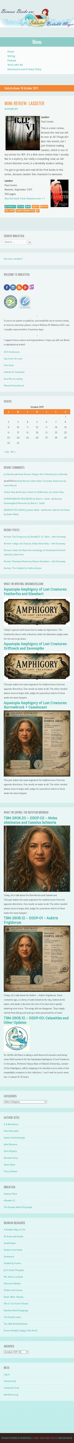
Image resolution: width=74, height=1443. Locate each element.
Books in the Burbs (13, 1250)
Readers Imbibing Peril (25, 210)
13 (46, 427)
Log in (7, 1374)
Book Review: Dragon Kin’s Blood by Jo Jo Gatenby (42, 474)
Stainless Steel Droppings (16, 1310)
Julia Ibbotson (10, 1144)
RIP (38, 210)
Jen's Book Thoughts (14, 1270)
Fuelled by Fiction (12, 1263)
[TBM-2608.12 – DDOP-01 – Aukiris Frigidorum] (37, 991)
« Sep (6, 452)
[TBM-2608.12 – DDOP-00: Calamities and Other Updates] (17, 1050)
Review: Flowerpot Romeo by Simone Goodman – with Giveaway (35, 561)
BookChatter (10, 1243)
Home (10, 51)
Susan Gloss (9, 1164)
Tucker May (9, 492)
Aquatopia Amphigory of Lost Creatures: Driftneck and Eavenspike (35, 646)
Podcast (11, 60)
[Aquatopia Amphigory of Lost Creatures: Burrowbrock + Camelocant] (37, 775)
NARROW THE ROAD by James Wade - (22, 510)
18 (27, 432)
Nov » (13, 452)
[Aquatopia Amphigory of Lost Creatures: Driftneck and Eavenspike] (37, 680)
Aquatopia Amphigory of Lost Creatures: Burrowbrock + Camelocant (35, 705)
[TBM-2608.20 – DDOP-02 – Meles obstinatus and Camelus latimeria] (37, 891)
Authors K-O (10, 206)
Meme (28, 206)
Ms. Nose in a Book (13, 1277)
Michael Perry (11, 1158)
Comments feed (11, 1388)
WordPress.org (11, 1394)
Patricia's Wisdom (12, 1283)
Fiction (21, 206)
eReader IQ (9, 1200)
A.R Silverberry (11, 1124)
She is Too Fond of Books (16, 1303)
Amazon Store (10, 1194)
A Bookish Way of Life (14, 1229)
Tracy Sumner (10, 1171)
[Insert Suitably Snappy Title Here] (20, 1330)
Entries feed (10, 1381)
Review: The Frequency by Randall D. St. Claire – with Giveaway (35, 536)
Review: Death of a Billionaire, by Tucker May (41, 492)
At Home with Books (13, 1236)
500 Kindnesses (12, 352)
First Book (9, 365)
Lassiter (35, 206)
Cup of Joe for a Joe (13, 358)
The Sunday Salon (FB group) (18, 1207)
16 (8, 432)
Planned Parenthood (14, 385)
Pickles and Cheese (13, 1290)
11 (27, 427)
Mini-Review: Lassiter (24, 103)
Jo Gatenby (9, 474)
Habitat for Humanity (14, 372)
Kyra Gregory (10, 1151)
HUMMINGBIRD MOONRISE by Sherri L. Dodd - (27, 499)
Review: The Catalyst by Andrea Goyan (23, 568)
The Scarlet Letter (12, 1317)
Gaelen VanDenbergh (14, 1137)
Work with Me (15, 64)
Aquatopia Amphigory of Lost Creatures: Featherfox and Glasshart (35, 591)
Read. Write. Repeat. (14, 1297)
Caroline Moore (65, 1437)
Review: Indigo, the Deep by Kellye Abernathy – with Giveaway (34, 543)
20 (46, 432)
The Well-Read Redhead (15, 1324)
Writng (11, 56)
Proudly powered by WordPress (16, 1437)
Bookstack (9, 1256)
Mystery (44, 206)
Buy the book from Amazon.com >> (24, 198)
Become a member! (13, 259)
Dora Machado (11, 1131)
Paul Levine (9, 210)
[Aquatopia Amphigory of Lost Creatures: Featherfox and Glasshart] (37, 625)
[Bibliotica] (37, 30)
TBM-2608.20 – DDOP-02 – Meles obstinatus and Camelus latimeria (30, 820)
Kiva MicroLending (13, 379)
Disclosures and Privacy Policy (24, 69)
